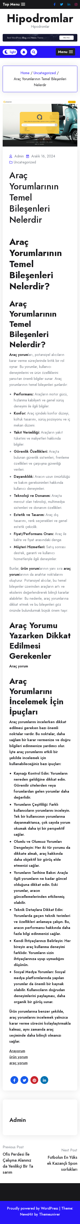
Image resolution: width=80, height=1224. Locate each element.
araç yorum (18, 1062)
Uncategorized (45, 72)
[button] (14, 4)
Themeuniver (49, 1214)
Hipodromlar (40, 18)
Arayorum (17, 1050)
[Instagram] (76, 5)
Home (25, 72)
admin (17, 1120)
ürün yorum (18, 1056)
